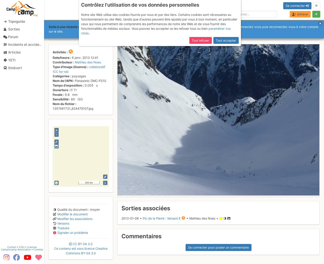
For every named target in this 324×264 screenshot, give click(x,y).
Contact (11, 247)
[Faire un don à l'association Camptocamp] (38, 258)
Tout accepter (226, 40)
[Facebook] (16, 258)
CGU (21, 247)
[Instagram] (5, 258)
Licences (32, 247)
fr (316, 5)
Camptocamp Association (16, 249)
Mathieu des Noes (88, 62)
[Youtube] (27, 258)
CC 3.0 (81, 248)
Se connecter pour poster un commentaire (218, 247)
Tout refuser (200, 40)
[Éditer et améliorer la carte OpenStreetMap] (105, 177)
